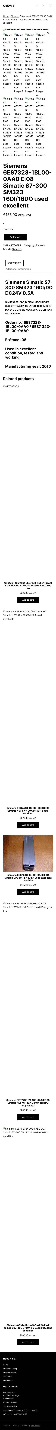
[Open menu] (36, 5)
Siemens (15, 16)
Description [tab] (14, 262)
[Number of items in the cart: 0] (50, 5)
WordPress (35, 1425)
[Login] (43, 5)
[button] (48, 33)
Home (6, 16)
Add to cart (15, 237)
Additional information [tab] (18, 269)
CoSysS (8, 6)
